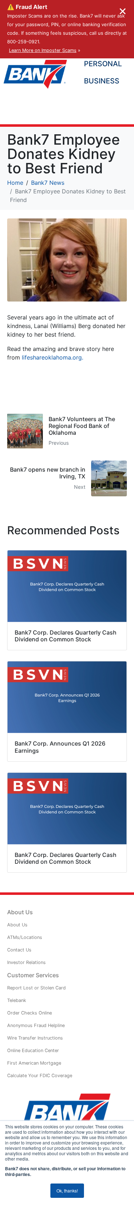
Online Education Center (33, 1050)
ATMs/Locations (24, 937)
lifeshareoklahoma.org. (52, 357)
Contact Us (19, 950)
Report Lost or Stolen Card (36, 987)
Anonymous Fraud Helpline (36, 1025)
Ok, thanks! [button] (67, 1190)
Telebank (16, 1000)
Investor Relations (26, 962)
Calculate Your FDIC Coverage (39, 1075)
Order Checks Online (29, 1013)
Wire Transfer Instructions (35, 1038)
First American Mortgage (34, 1063)
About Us (17, 924)
